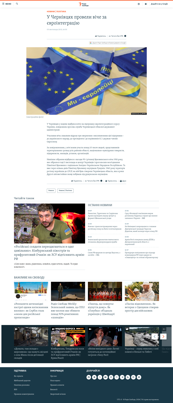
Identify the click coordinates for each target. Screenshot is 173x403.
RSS (15, 390)
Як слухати (18, 376)
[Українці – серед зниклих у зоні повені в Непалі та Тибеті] (142, 336)
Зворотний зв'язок (58, 394)
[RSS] (128, 377)
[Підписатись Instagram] (111, 377)
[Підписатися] (139, 377)
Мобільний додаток (22, 381)
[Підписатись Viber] (116, 377)
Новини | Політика (56, 12)
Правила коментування (24, 394)
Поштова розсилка (22, 385)
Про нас (53, 376)
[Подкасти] (138, 4)
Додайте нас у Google (159, 4)
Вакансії (53, 390)
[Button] (100, 36)
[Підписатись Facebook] (88, 377)
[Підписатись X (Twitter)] (100, 377)
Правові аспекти (57, 385)
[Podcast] (133, 377)
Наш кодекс (55, 381)
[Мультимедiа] (146, 4)
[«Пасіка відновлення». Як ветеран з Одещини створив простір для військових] (142, 291)
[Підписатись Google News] (94, 377)
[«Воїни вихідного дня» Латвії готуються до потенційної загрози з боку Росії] (105, 336)
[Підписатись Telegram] (122, 377)
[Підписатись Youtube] (105, 377)
